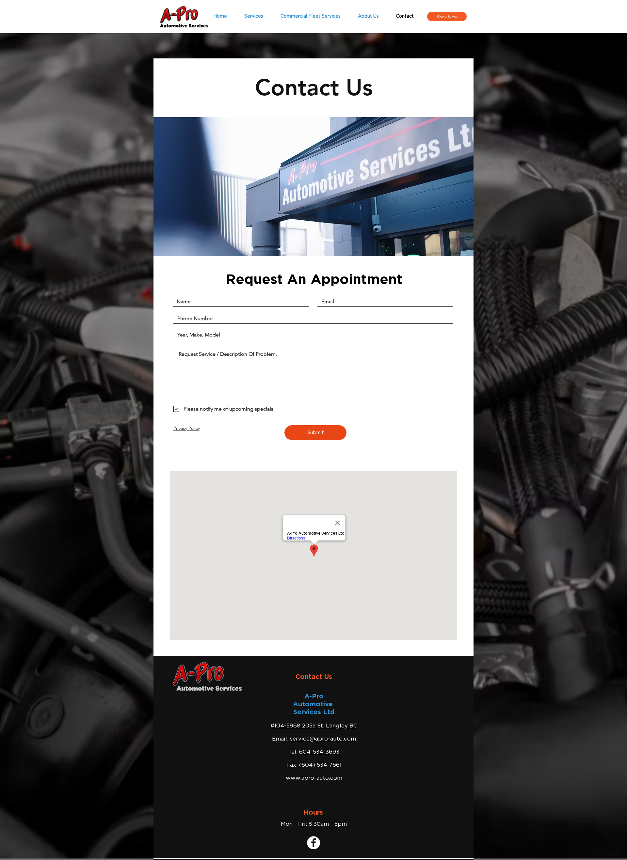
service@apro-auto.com (323, 738)
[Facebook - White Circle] (313, 842)
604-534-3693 (319, 751)
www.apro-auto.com (314, 777)
